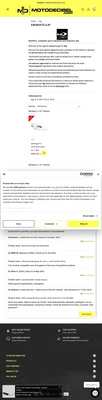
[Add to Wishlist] (44, 124)
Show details (88, 216)
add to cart (44, 152)
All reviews (86, 314)
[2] (87, 241)
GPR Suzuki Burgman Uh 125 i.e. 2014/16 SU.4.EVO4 (43, 261)
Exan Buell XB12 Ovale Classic (34, 280)
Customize (49, 224)
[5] (93, 241)
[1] (85, 241)
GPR (33, 139)
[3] (89, 241)
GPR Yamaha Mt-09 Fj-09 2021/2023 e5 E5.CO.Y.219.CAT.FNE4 (47, 298)
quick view (44, 119)
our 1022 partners (18, 187)
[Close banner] (98, 174)
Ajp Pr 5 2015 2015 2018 (42, 99)
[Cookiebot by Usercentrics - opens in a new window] (82, 174)
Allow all (83, 224)
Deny (18, 224)
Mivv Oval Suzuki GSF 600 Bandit (35, 246)
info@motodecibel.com (55, 3)
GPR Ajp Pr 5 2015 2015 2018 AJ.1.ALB (38, 147)
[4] (91, 241)
